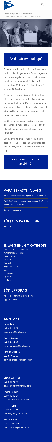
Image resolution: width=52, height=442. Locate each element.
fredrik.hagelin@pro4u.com (16, 400)
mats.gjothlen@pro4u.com (16, 428)
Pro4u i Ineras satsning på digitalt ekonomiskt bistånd (25, 195)
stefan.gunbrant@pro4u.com (17, 386)
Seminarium (8, 270)
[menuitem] (41, 5)
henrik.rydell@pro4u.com (15, 414)
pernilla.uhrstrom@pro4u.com (18, 360)
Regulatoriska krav (11, 267)
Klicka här (8, 227)
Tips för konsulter (10, 277)
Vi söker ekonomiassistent (14, 210)
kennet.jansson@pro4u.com (17, 346)
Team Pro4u (8, 274)
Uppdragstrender (10, 280)
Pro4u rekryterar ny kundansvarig (18, 14)
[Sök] (41, 5)
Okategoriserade (10, 257)
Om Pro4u (7, 260)
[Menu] (46, 5)
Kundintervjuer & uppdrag (14, 253)
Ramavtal (7, 263)
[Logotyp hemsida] (21, 5)
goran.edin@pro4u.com (15, 332)
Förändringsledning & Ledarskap (16, 250)
